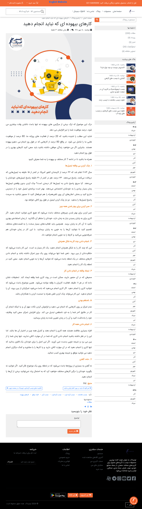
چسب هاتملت (82, 394)
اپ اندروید (85, 495)
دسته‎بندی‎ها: (88, 399)
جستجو (100, 453)
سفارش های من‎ (97, 465)
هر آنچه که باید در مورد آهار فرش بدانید (76, 388)
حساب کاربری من (96, 461)
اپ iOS (72, 495)
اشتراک (10, 461)
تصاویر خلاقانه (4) (128, 51)
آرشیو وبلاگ (75, 18)
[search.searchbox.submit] (42, 12)
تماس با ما (90, 11)
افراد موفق (35, 394)
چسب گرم (45, 394)
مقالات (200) (130, 33)
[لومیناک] (132, 11)
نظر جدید (72, 431)
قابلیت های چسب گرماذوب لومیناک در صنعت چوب (24, 388)
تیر (115, 209)
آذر (115, 158)
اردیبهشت (115, 135)
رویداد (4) (131, 37)
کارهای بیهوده (24, 394)
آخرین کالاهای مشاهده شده (92, 457)
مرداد (115, 315)
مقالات (89, 402)
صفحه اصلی (117, 11)
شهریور (115, 172)
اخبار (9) (132, 42)
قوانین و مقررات (64, 461)
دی (115, 153)
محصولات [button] (107, 11)
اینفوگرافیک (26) (129, 46)
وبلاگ (98, 11)
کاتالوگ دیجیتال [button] (79, 11)
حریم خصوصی (64, 457)
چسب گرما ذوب (69, 394)
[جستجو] (97, 20)
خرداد (115, 130)
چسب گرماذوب (56, 394)
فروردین (115, 139)
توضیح (76, 418)
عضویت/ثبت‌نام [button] (15, 3)
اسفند (115, 185)
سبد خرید (99, 469)
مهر (115, 167)
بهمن (115, 149)
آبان (115, 162)
